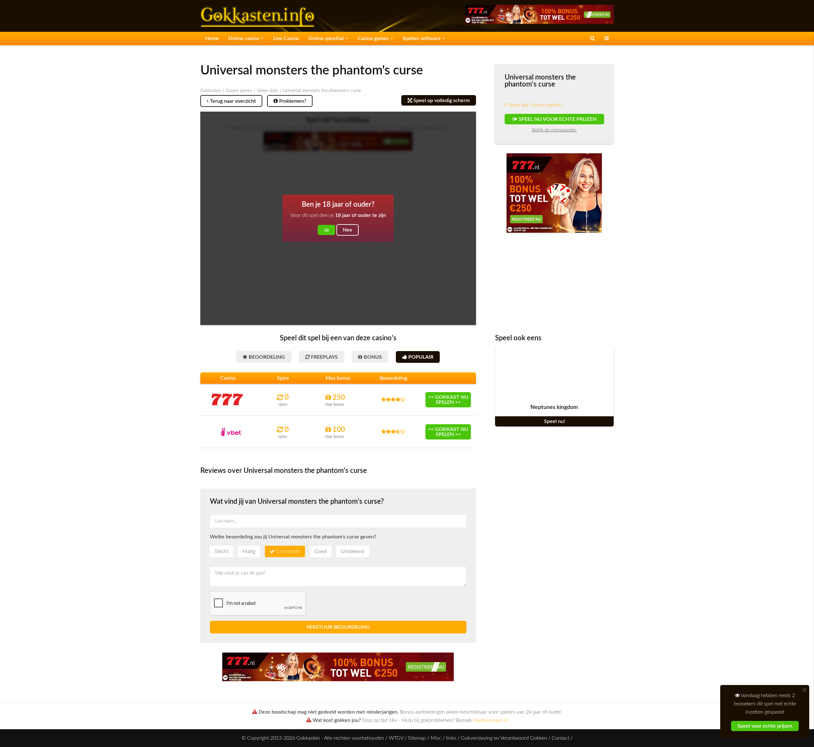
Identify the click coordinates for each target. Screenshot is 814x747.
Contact (560, 738)
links (451, 738)
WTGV (396, 738)
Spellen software (422, 38)
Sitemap (417, 738)
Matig (249, 551)
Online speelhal (326, 38)
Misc (436, 738)
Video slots (267, 90)
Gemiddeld (288, 551)
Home (212, 38)
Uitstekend (352, 551)
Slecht (221, 551)
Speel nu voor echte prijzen (556, 119)
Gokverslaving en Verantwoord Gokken (504, 738)
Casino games (374, 38)
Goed (320, 551)
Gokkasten (210, 90)
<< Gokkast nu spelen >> (448, 400)
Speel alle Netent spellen (534, 104)
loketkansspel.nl (490, 720)
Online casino (244, 38)
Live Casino (286, 38)
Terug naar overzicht (232, 101)
